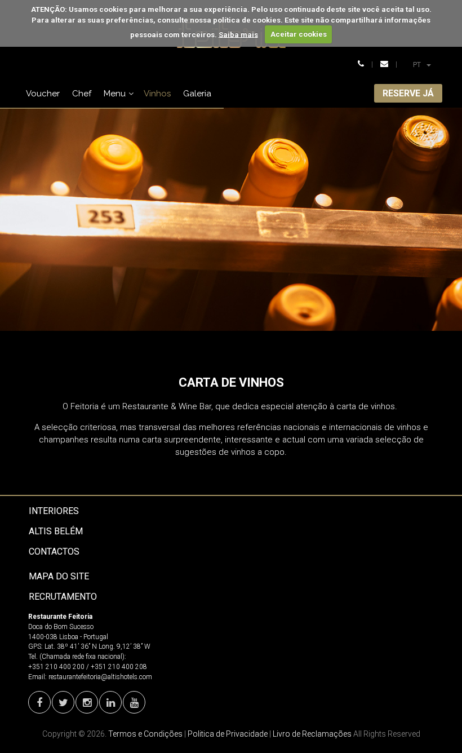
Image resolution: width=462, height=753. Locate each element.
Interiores (54, 511)
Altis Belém (56, 531)
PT (426, 64)
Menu (115, 93)
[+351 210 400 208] (361, 64)
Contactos (54, 551)
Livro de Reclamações (312, 733)
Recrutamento (63, 596)
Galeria (197, 93)
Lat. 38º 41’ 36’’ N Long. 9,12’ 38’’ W (97, 646)
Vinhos (157, 93)
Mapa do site (59, 576)
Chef (81, 93)
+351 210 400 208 (119, 667)
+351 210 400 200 (56, 667)
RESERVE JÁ (408, 93)
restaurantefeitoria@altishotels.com (100, 677)
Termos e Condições (145, 733)
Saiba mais (238, 34)
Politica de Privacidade (228, 733)
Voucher (43, 93)
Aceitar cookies (298, 34)
